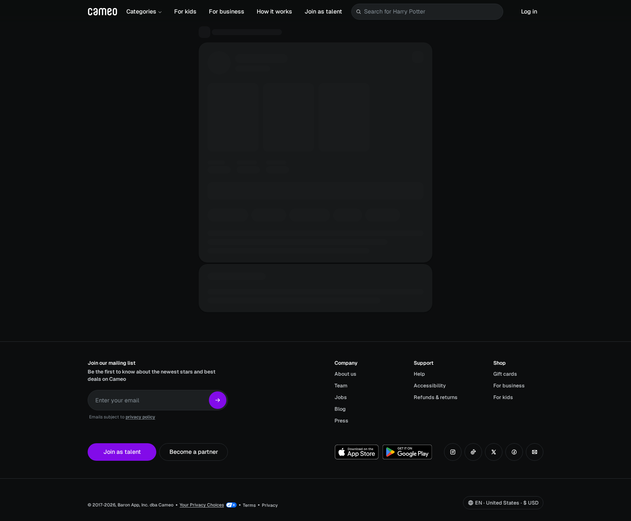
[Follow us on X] (493, 452)
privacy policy (140, 417)
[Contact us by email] (534, 452)
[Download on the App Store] (356, 452)
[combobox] (432, 11)
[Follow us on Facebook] (514, 452)
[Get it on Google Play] (407, 452)
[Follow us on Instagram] (453, 452)
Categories (141, 11)
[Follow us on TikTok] (473, 452)
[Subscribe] (217, 400)
